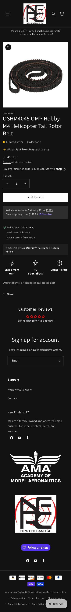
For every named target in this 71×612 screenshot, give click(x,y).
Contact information (18, 604)
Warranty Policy (36, 247)
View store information (21, 237)
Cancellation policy (41, 604)
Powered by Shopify (39, 592)
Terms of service (36, 598)
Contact (12, 398)
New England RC (21, 592)
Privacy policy (18, 598)
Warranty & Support (20, 390)
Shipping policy (56, 598)
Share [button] (10, 294)
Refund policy (59, 592)
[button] (7, 14)
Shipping (7, 162)
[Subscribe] (59, 360)
